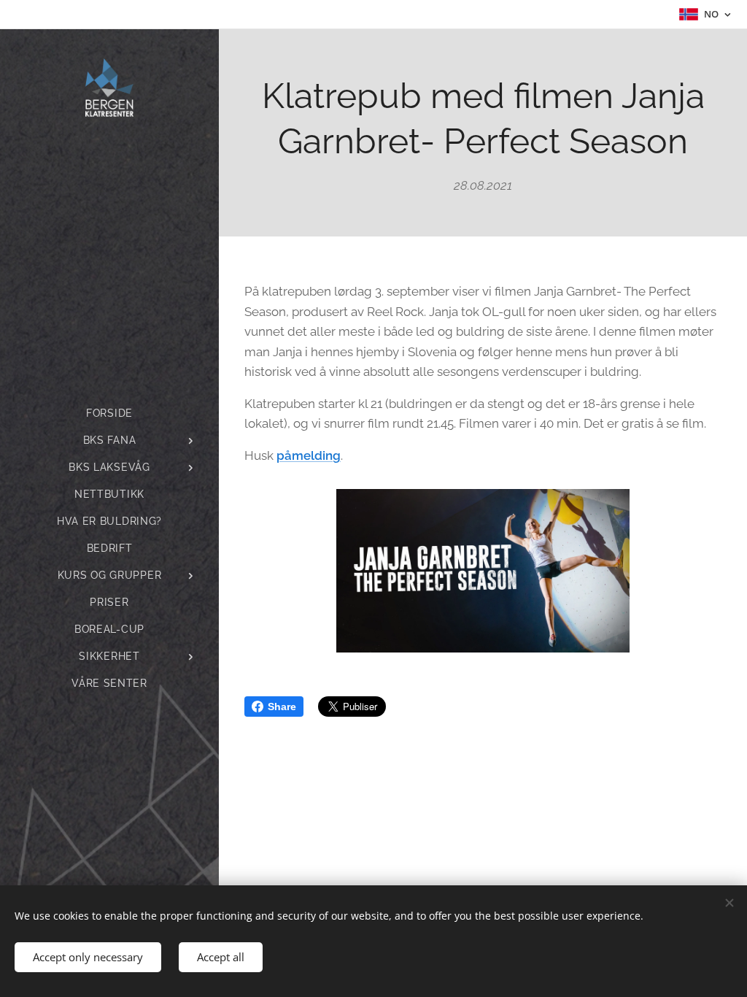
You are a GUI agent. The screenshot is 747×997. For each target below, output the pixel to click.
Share (282, 706)
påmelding (308, 455)
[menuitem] (109, 413)
